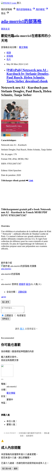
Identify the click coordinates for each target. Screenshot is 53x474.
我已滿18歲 (6, 469)
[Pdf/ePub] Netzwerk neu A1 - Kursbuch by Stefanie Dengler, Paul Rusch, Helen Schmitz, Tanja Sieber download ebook (28, 75)
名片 (9, 59)
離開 (15, 469)
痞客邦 (22, 284)
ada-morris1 (6, 269)
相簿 (9, 53)
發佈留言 (5, 319)
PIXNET (13, 433)
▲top (3, 297)
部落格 (10, 56)
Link (31, 180)
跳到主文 (5, 29)
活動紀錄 (22, 292)
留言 (28, 284)
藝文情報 (23, 47)
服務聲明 (29, 436)
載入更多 (5, 302)
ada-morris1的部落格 (21, 21)
